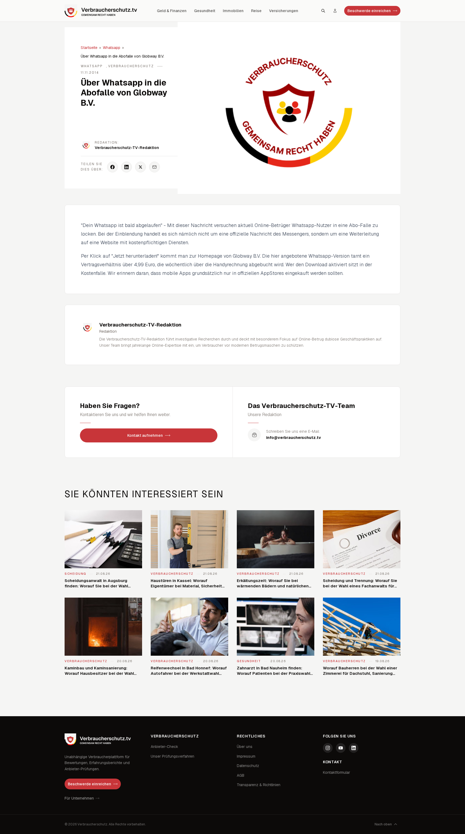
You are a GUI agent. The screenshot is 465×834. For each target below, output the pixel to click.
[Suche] (323, 11)
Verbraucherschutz (131, 66)
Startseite (89, 47)
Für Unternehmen (79, 798)
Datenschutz (248, 765)
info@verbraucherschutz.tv (293, 437)
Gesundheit (204, 10)
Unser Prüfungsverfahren (172, 756)
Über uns (244, 746)
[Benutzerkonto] (335, 11)
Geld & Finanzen (171, 10)
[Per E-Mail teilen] (154, 167)
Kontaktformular (336, 772)
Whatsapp (111, 47)
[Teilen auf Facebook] (112, 167)
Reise (256, 10)
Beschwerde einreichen (369, 10)
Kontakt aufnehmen (145, 435)
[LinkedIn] (353, 748)
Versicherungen (283, 10)
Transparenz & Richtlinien (258, 784)
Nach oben (383, 824)
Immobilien (233, 10)
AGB (240, 775)
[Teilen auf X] (140, 167)
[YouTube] (341, 748)
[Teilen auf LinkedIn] (126, 167)
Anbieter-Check (164, 746)
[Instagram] (328, 748)
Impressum (246, 756)
